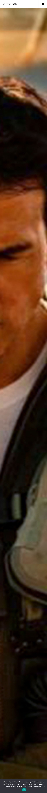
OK (24, 790)
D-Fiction (10, 3)
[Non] (44, 786)
